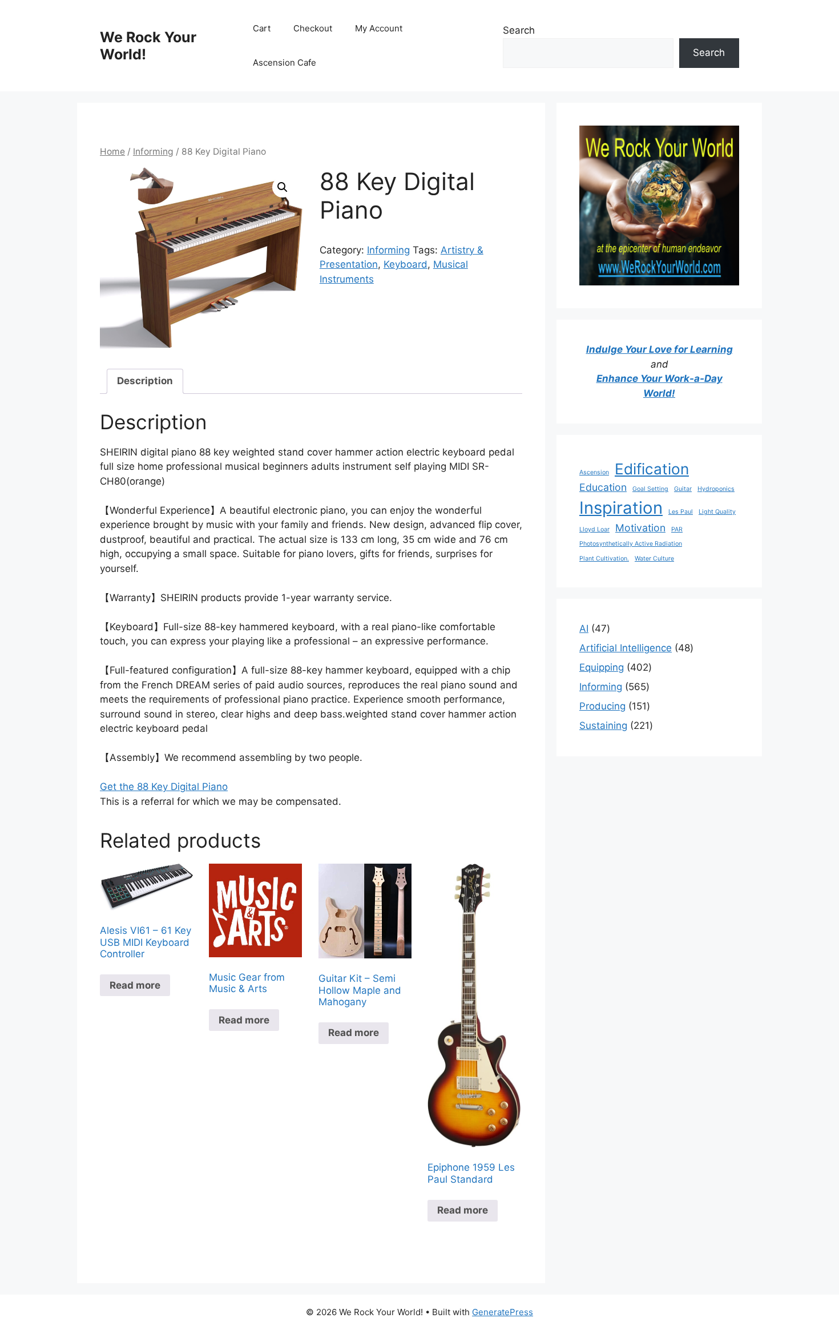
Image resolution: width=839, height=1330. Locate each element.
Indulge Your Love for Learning (659, 349)
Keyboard (405, 264)
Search (519, 30)
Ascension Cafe (284, 62)
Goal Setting (650, 489)
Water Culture (654, 558)
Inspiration (621, 508)
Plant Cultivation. (604, 558)
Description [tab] (145, 380)
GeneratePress (502, 1312)
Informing (153, 151)
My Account (378, 28)
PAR (677, 529)
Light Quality (717, 511)
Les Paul (680, 511)
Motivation (640, 528)
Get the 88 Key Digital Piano (164, 786)
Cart (262, 28)
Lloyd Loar (594, 529)
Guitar (683, 489)
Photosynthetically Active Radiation (630, 543)
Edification (652, 469)
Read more (135, 985)
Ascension (594, 472)
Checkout (312, 28)
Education (603, 487)
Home (112, 151)
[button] (282, 187)
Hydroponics (716, 489)
